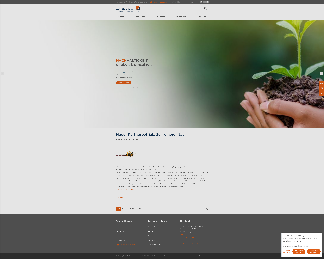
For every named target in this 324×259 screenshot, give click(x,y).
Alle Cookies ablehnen (299, 251)
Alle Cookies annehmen (314, 251)
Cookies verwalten (287, 251)
